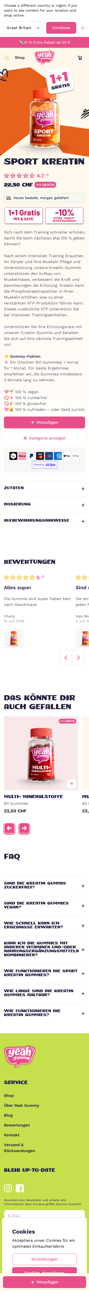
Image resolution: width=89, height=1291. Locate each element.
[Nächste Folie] (24, 828)
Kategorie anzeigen (47, 438)
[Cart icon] (80, 58)
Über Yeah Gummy (21, 1105)
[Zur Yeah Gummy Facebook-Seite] (20, 1188)
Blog (8, 1115)
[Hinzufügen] (71, 783)
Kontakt (12, 1135)
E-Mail (14, 1215)
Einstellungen (44, 1259)
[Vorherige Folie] (9, 828)
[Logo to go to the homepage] (44, 57)
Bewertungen (17, 1125)
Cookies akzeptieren (44, 1273)
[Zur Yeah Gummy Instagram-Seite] (8, 1188)
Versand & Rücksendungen (19, 1147)
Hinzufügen (47, 1282)
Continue (61, 27)
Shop (20, 57)
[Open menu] (7, 58)
